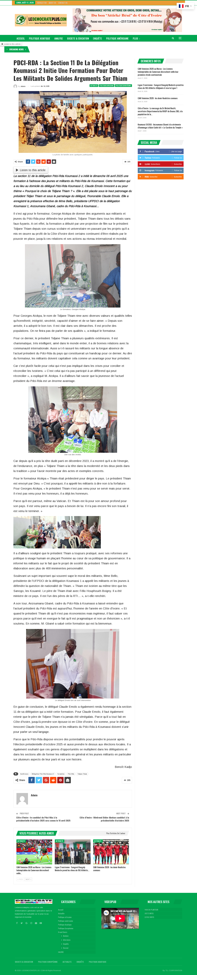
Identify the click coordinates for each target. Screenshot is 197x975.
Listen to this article (12, 44)
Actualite (93, 85)
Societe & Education (78, 38)
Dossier (66, 947)
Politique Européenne (123, 85)
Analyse (58, 38)
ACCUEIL (21, 38)
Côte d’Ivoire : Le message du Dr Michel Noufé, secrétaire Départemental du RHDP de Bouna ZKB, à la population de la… (160, 111)
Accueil (60, 909)
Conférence (24, 774)
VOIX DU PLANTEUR (151, 909)
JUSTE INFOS (149, 913)
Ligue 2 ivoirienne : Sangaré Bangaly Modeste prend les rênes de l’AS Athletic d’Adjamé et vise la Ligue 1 (161, 86)
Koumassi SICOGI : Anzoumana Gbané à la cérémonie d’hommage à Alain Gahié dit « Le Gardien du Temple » (160, 126)
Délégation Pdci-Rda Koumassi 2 (43, 774)
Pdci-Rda (71, 774)
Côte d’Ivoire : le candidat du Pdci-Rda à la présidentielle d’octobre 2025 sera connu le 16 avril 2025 (43, 819)
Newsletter (42, 2)
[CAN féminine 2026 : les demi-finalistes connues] (111, 851)
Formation (60, 774)
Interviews (67, 939)
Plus (135, 38)
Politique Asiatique (39, 38)
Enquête (97, 38)
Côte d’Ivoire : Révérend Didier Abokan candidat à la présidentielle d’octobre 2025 (104, 819)
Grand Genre (62, 932)
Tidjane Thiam (82, 774)
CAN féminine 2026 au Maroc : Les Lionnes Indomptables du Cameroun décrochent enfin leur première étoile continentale (78, 49)
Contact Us (62, 2)
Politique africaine (106, 85)
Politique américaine (117, 38)
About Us (52, 2)
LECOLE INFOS (149, 917)
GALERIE (61, 952)
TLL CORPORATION (174, 971)
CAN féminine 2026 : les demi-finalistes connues (158, 98)
